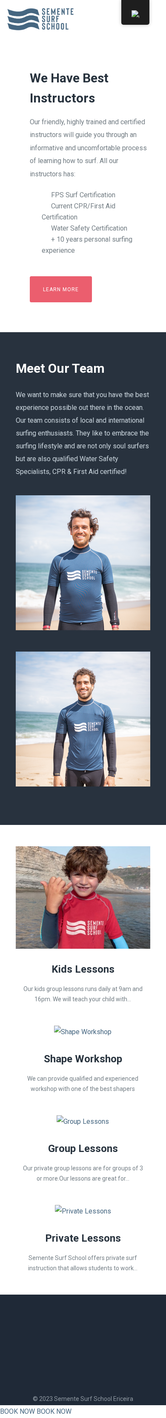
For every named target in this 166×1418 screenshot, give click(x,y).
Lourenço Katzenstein (83, 757)
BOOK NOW (17, 1411)
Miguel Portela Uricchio (83, 600)
